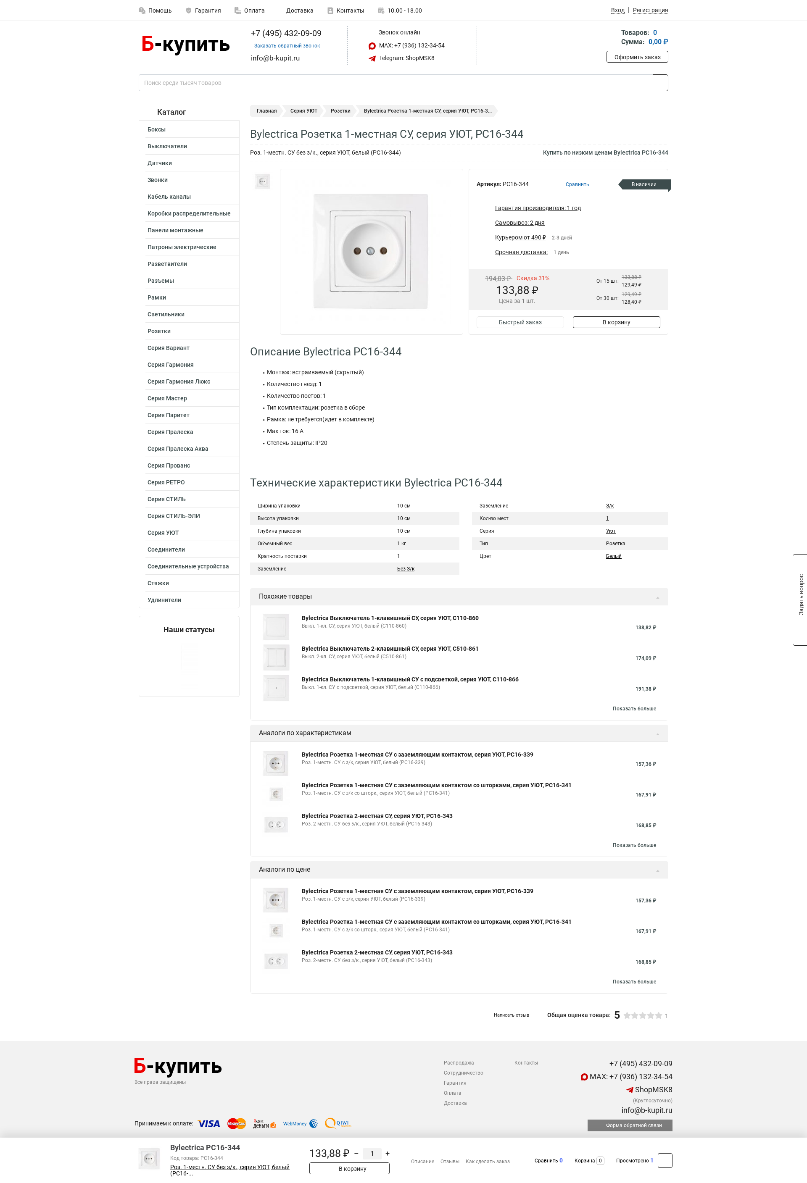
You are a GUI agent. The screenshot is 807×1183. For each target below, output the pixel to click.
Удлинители (164, 600)
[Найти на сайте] (660, 82)
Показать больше (634, 709)
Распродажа (459, 1063)
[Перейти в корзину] (612, 38)
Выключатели (167, 146)
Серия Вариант (169, 347)
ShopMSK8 (652, 1089)
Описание (422, 1162)
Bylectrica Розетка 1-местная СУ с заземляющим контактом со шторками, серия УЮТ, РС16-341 (437, 785)
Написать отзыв (511, 1015)
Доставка (299, 10)
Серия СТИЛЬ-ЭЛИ (174, 516)
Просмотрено (632, 1161)
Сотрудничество (463, 1073)
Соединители (166, 549)
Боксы (157, 129)
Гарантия (208, 10)
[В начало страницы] (665, 1160)
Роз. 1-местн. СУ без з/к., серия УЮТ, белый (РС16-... (230, 1170)
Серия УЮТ (163, 532)
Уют (611, 531)
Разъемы (161, 280)
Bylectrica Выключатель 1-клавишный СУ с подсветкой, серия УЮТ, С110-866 (410, 679)
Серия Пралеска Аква (178, 448)
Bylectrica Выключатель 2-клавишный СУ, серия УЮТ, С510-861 (390, 648)
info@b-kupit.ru (646, 1110)
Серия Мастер (167, 398)
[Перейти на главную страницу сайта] (186, 45)
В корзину (616, 322)
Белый (614, 556)
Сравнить (546, 1161)
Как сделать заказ (488, 1162)
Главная (267, 111)
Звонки (158, 179)
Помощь (160, 10)
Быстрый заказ (520, 322)
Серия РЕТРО (166, 482)
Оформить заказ (637, 57)
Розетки (159, 331)
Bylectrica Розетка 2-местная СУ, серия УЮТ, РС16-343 (377, 815)
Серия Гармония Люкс (179, 381)
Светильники (166, 314)
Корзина (585, 1161)
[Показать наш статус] (189, 665)
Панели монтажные (175, 230)
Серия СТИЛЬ (167, 499)
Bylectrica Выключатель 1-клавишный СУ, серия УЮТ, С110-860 (390, 618)
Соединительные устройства (188, 566)
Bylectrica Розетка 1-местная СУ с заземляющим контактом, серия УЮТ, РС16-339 (417, 754)
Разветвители (167, 263)
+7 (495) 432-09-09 (285, 33)
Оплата (254, 10)
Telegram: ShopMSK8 (406, 58)
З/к (610, 506)
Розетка (615, 544)
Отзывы (449, 1162)
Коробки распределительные (189, 213)
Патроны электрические (182, 247)
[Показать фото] (262, 181)
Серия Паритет (169, 415)
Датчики (160, 163)
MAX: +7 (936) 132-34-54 (411, 45)
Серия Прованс (169, 465)
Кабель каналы (169, 196)
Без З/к (405, 569)
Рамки (157, 297)
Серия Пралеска (170, 432)
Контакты (350, 10)
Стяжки (158, 583)
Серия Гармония (171, 364)
